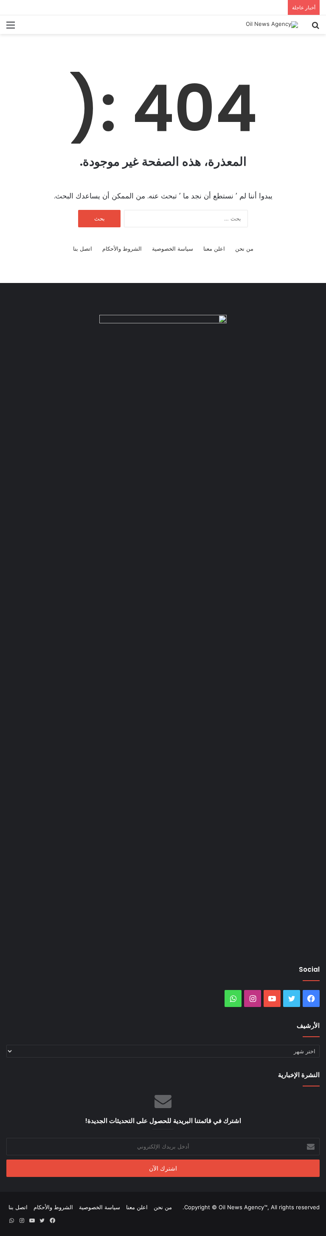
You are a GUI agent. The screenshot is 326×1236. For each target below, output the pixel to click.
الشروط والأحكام (122, 248)
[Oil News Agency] (272, 24)
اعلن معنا (214, 248)
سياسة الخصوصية (172, 248)
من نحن (244, 248)
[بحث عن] (315, 27)
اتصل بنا (82, 248)
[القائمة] (10, 27)
